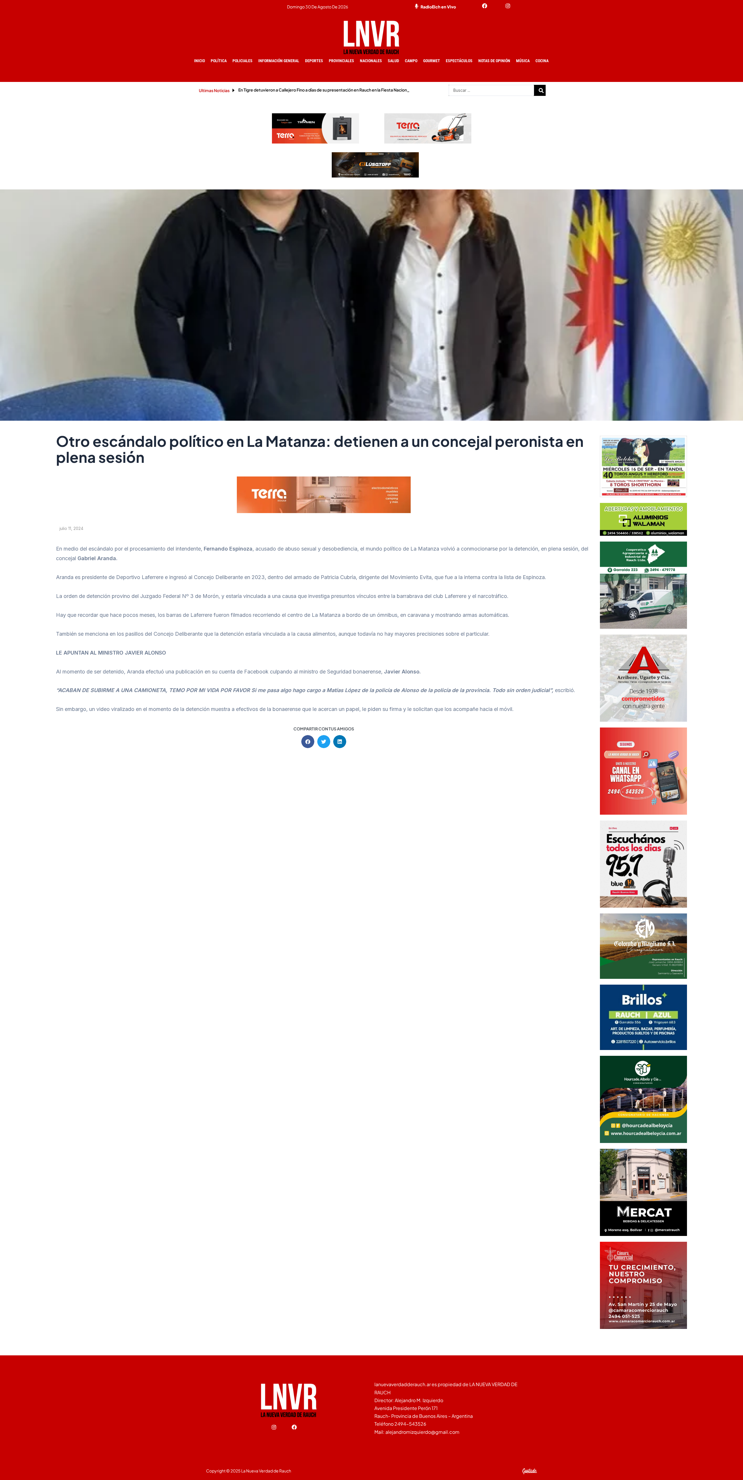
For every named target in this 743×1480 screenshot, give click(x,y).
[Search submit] (541, 90)
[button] (307, 741)
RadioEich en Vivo (438, 6)
